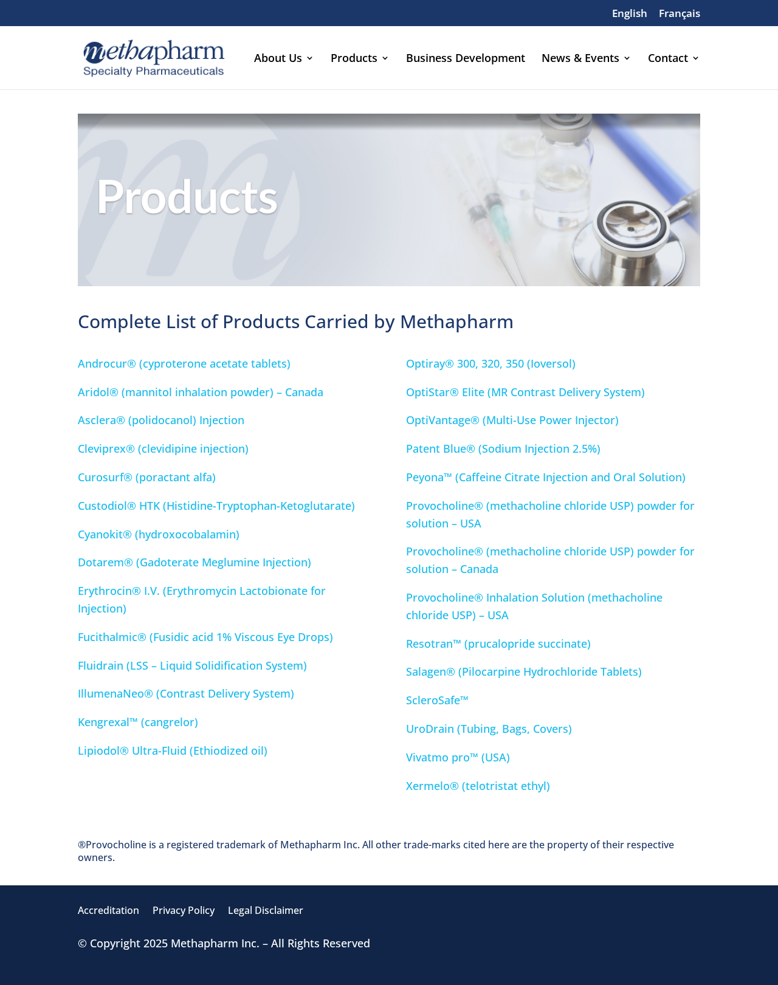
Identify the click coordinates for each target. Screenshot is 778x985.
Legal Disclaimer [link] (265, 911)
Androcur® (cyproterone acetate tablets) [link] (186, 363)
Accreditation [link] (108, 911)
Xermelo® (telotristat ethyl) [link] (478, 785)
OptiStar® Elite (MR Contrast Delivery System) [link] (525, 392)
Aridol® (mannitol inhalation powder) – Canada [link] (200, 392)
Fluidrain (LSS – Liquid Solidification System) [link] (194, 665)
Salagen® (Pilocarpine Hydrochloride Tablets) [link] (524, 671)
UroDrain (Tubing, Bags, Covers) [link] (489, 728)
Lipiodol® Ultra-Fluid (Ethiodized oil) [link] (172, 750)
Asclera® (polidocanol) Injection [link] (161, 420)
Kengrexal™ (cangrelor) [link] (138, 722)
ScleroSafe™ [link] (439, 700)
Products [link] (354, 59)
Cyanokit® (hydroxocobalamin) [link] (158, 534)
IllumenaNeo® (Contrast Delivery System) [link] (186, 693)
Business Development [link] (465, 59)
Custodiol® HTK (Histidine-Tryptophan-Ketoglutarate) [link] (216, 505)
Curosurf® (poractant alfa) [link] (147, 477)
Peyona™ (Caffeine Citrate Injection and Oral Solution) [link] (546, 477)
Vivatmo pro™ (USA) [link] (458, 757)
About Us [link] (278, 59)
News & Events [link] (580, 59)
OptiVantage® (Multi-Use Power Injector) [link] (512, 420)
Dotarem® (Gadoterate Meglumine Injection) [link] (194, 562)
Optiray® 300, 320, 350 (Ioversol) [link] (491, 363)
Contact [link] (668, 59)
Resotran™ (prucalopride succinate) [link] (498, 643)
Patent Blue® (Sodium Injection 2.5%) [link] (503, 448)
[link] (629, 17)
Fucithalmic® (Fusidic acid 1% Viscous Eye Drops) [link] (205, 637)
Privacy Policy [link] (184, 911)
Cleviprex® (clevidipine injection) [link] (163, 448)
